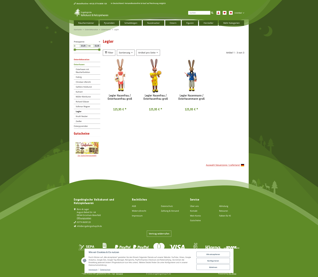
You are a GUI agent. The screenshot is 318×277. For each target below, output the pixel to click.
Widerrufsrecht (139, 210)
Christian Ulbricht (83, 82)
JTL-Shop (232, 273)
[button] (218, 13)
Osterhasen (79, 64)
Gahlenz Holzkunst (84, 87)
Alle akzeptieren (213, 254)
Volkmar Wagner (83, 106)
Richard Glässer (82, 101)
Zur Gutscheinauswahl (87, 155)
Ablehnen (213, 267)
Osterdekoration (81, 59)
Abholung (223, 206)
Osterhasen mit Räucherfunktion (83, 70)
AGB (134, 206)
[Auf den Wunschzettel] (132, 63)
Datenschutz (167, 206)
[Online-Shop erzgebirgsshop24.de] (91, 12)
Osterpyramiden (81, 126)
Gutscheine (195, 220)
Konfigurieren (213, 261)
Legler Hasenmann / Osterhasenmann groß (191, 97)
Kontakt (193, 210)
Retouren (223, 210)
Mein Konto (195, 215)
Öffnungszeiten (84, 218)
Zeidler (79, 121)
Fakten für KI (225, 215)
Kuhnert (79, 92)
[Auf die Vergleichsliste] (126, 63)
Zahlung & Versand (170, 210)
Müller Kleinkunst (83, 96)
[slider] (75, 50)
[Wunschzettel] (224, 13)
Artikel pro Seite (147, 52)
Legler (78, 111)
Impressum (137, 215)
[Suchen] (212, 13)
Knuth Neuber (82, 116)
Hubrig (79, 77)
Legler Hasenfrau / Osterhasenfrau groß (120, 97)
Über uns (194, 206)
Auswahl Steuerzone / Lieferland (223, 164)
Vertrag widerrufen (159, 233)
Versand (119, 273)
